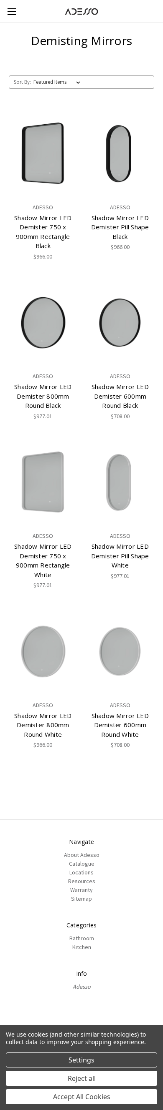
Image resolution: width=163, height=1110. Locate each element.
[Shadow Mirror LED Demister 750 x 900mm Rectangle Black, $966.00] (43, 153)
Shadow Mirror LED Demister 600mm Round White (120, 724)
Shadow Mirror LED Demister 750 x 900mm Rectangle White (42, 560)
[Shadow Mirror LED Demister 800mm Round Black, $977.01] (43, 323)
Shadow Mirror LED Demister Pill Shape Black (120, 227)
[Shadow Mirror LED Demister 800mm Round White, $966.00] (43, 651)
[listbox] (58, 82)
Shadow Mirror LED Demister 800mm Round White (42, 724)
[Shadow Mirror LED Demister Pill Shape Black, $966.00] (120, 153)
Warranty (81, 890)
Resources (81, 881)
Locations (81, 872)
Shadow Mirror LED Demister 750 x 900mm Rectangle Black (42, 231)
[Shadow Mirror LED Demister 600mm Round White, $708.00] (120, 651)
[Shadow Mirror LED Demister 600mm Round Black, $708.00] (120, 323)
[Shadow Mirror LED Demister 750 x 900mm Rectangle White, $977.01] (43, 482)
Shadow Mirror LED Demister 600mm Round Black (120, 395)
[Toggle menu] (11, 11)
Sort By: (22, 81)
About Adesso (81, 855)
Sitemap (81, 898)
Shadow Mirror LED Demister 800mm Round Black (42, 395)
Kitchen (81, 947)
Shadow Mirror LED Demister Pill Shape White (120, 555)
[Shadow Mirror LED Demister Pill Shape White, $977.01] (120, 482)
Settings (81, 1060)
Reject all (82, 1078)
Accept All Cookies (81, 1096)
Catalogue (81, 863)
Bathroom (81, 938)
